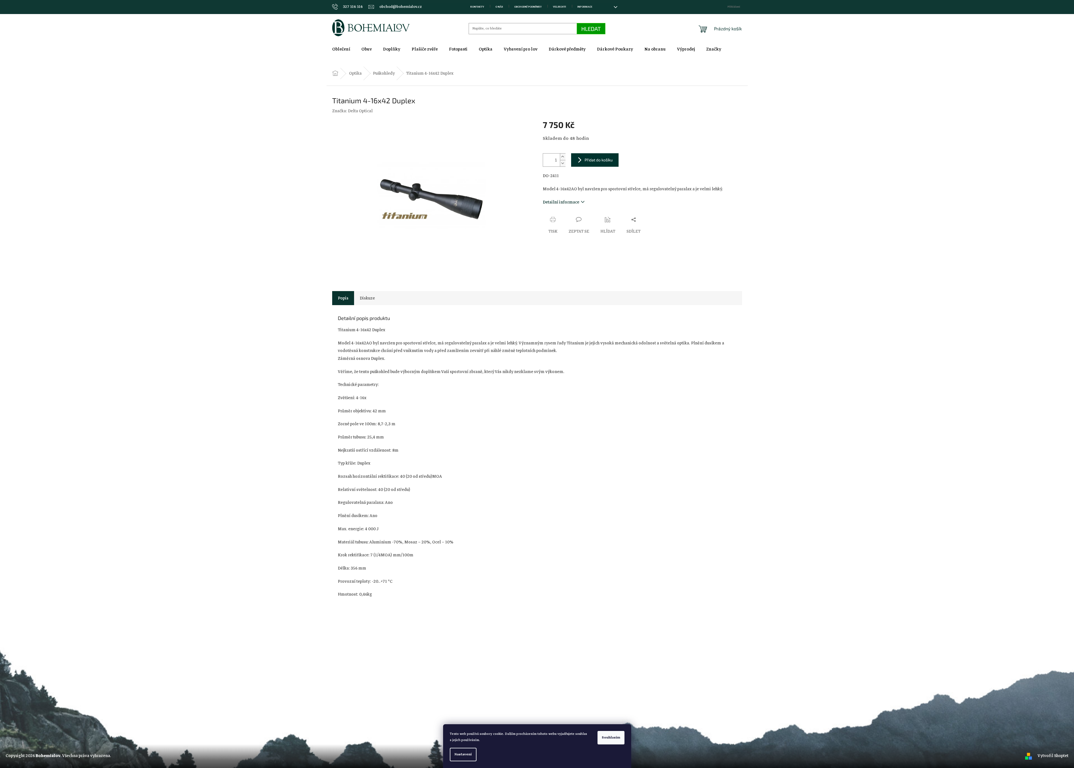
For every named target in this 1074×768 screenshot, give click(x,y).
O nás (499, 6)
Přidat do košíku (599, 159)
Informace (584, 6)
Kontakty (477, 6)
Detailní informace (561, 202)
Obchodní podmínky (528, 6)
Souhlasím (611, 737)
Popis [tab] (343, 298)
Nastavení (463, 754)
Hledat (591, 28)
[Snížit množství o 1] (562, 163)
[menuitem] (341, 49)
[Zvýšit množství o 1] (562, 157)
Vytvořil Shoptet (1052, 755)
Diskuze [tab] (367, 298)
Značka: (352, 111)
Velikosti (559, 6)
